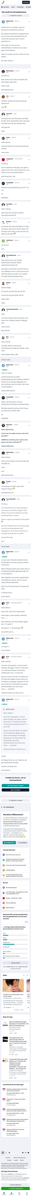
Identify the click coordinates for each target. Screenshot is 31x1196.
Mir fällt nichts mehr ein (13, 855)
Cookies (16, 1160)
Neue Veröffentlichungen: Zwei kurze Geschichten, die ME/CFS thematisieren (18, 1023)
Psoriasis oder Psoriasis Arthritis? (16, 865)
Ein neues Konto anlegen (15, 785)
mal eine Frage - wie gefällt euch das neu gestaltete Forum (17, 893)
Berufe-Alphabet (11, 903)
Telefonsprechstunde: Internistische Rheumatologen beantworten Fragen (17, 1121)
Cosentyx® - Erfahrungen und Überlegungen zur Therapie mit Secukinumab (18, 1048)
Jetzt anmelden (15, 790)
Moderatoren (19, 158)
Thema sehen (15, 963)
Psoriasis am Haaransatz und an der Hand (13, 995)
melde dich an (11, 967)
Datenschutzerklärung (19, 1157)
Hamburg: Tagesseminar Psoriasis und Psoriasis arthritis (17, 1090)
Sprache (8, 1157)
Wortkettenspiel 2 (11, 887)
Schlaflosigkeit (10, 870)
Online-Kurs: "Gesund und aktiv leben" (16, 1100)
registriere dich (23, 967)
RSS (22, 1160)
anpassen (26, 1178)
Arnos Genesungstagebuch (14, 1028)
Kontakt (9, 1160)
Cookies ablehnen (15, 1185)
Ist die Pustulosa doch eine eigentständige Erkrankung (14, 875)
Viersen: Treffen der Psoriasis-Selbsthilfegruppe (15, 1130)
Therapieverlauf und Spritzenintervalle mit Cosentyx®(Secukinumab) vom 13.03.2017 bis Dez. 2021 (18, 1041)
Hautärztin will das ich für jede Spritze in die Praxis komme (15, 860)
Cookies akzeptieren (16, 1188)
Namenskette (10, 907)
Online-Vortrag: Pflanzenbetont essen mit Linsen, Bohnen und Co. (17, 1110)
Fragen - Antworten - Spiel (14, 898)
